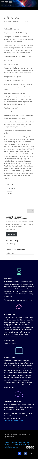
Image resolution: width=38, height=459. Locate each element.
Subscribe (11, 234)
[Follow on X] (31, 453)
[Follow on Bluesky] (19, 453)
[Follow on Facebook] (25, 453)
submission (10, 21)
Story (26, 21)
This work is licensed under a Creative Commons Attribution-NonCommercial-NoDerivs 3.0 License (17, 444)
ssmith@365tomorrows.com (13, 421)
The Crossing (10, 243)
